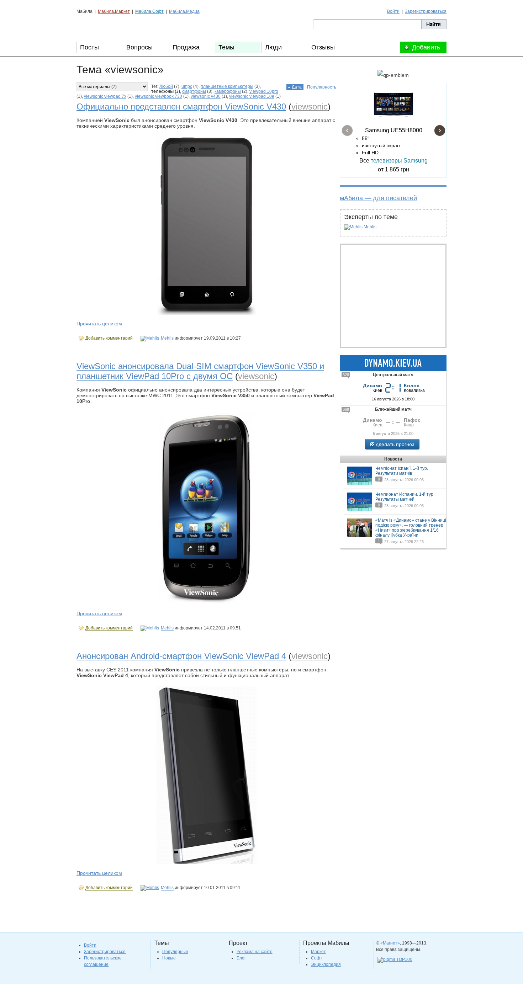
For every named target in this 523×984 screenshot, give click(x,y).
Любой (166, 86)
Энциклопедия (326, 964)
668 (346, 409)
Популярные (175, 951)
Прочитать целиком (99, 323)
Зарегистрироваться (426, 11)
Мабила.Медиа (184, 11)
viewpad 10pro (263, 91)
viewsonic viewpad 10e (251, 96)
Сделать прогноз (395, 444)
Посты (89, 47)
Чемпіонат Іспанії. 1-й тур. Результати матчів (401, 471)
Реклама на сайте (255, 951)
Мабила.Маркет (114, 11)
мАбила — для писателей (378, 198)
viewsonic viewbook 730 (158, 96)
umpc (186, 86)
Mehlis (370, 226)
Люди (273, 47)
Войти (393, 11)
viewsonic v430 (206, 96)
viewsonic (309, 106)
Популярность (321, 87)
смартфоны (194, 91)
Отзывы (323, 47)
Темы (226, 47)
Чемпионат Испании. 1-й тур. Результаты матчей (404, 497)
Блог (241, 958)
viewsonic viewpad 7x (105, 96)
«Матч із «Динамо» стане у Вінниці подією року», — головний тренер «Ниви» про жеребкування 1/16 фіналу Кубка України (410, 528)
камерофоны (228, 91)
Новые (169, 958)
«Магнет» (390, 943)
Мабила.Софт (149, 11)
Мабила (112, 24)
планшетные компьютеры (227, 86)
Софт (316, 958)
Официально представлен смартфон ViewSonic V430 (181, 106)
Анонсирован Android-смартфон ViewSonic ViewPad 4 (181, 656)
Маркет (318, 951)
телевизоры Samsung (399, 161)
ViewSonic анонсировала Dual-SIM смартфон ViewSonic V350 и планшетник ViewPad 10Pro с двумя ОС (200, 371)
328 (346, 375)
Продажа (186, 47)
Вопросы (139, 47)
